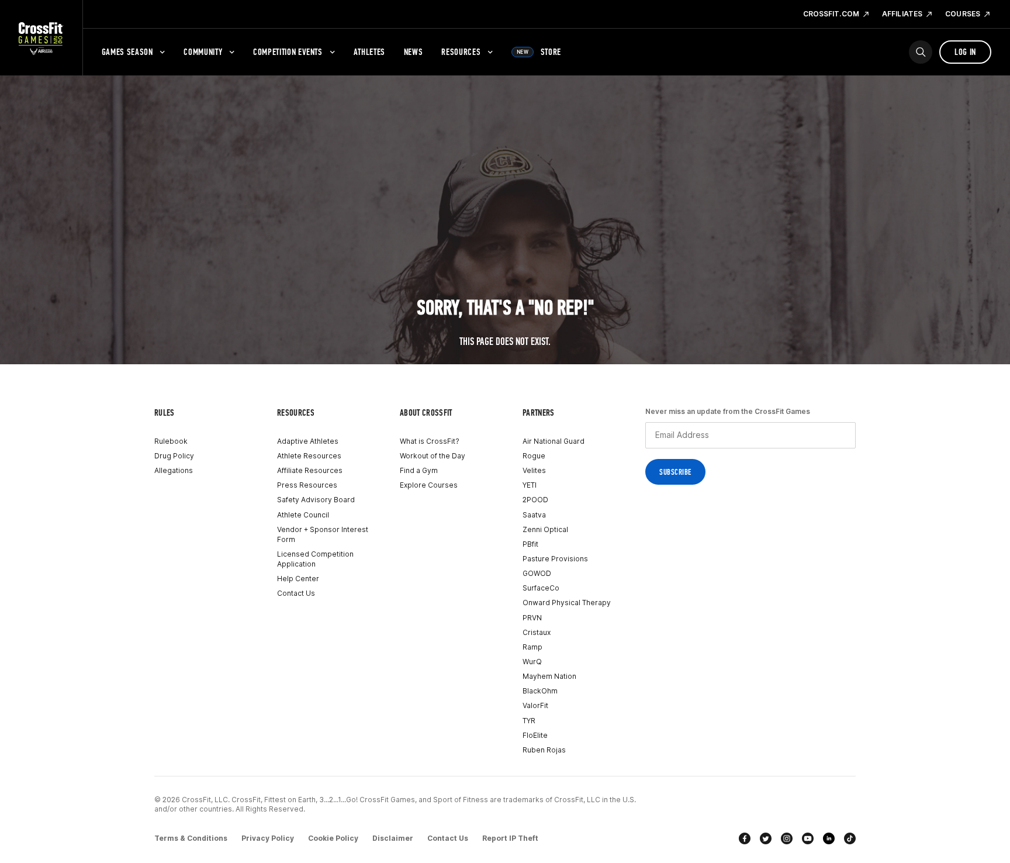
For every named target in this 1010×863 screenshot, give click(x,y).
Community (203, 51)
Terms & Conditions (190, 838)
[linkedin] (829, 838)
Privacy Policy (267, 838)
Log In (965, 51)
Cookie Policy (333, 838)
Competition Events (288, 51)
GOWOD (537, 573)
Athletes (369, 51)
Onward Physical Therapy (567, 602)
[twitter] (766, 838)
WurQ (532, 661)
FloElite (535, 735)
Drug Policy (174, 455)
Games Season (127, 51)
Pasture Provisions (555, 558)
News (413, 51)
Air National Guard (553, 441)
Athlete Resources (309, 455)
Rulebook (171, 441)
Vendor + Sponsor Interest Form (322, 534)
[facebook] (744, 838)
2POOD (535, 499)
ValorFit (535, 705)
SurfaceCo (541, 588)
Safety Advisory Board (316, 499)
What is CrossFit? (429, 441)
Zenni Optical (545, 529)
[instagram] (787, 838)
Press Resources (307, 485)
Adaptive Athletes (307, 441)
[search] (920, 52)
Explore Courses (429, 485)
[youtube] (808, 838)
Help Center (298, 578)
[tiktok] (850, 838)
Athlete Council (303, 514)
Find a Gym (419, 470)
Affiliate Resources (310, 470)
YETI (530, 485)
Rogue (534, 455)
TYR (529, 720)
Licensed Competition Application (315, 559)
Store (539, 51)
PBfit (530, 544)
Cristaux (537, 632)
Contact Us (296, 593)
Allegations (173, 470)
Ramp (532, 647)
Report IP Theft (510, 838)
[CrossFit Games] (41, 38)
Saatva (534, 514)
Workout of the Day (432, 455)
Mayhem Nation (549, 676)
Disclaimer (392, 838)
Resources (460, 51)
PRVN (532, 617)
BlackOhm (540, 690)
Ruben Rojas (544, 749)
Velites (534, 470)
